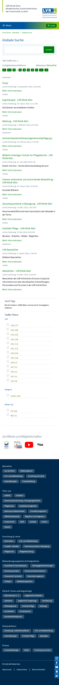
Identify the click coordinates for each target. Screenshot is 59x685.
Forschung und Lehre (36, 476)
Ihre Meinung (47, 601)
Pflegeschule (9, 506)
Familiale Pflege (28, 606)
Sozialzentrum (25, 611)
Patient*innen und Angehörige (17, 591)
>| (46, 70)
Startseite (15, 33)
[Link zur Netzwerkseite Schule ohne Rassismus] (40, 445)
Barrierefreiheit (38, 669)
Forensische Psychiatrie (13, 576)
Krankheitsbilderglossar (13, 616)
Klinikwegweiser (10, 606)
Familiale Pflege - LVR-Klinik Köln (18, 228)
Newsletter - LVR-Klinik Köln (16, 271)
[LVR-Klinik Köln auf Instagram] (56, 658)
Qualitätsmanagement (28, 506)
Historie (7, 527)
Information (9, 541)
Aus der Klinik (9, 471)
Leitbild (7, 495)
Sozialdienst (9, 611)
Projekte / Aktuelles (12, 546)
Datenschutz (22, 669)
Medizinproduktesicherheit (14, 511)
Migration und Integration (34, 516)
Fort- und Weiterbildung (13, 476)
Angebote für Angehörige (27, 601)
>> (41, 70)
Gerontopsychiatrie (12, 571)
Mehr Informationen (12, 90)
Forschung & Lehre (11, 536)
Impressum (7, 669)
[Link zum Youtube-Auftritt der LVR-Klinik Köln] (29, 445)
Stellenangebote (26, 471)
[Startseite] (49, 11)
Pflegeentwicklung (26, 551)
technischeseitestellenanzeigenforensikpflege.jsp (27, 138)
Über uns (6, 490)
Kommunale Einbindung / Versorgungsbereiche (22, 500)
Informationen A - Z (12, 595)
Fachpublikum (9, 626)
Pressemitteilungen (12, 650)
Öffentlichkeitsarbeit (12, 516)
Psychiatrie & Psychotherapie (15, 565)
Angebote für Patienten (33, 595)
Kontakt (33, 522)
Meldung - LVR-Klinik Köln (15, 121)
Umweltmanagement (38, 511)
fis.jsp (5, 83)
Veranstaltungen (11, 481)
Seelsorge (43, 606)
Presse (5, 645)
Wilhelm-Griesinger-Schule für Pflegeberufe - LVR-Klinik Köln (27, 157)
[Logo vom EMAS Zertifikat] (6, 445)
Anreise (44, 522)
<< (9, 70)
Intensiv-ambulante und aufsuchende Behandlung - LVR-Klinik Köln (28, 181)
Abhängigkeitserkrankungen (42, 565)
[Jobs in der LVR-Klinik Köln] (56, 676)
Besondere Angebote (35, 576)
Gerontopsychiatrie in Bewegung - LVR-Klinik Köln (27, 203)
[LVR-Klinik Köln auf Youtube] (56, 667)
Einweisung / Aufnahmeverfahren (17, 630)
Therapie (8, 581)
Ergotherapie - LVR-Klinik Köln (17, 100)
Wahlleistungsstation (24, 581)
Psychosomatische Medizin (35, 571)
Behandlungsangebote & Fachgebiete (20, 561)
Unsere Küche (9, 522)
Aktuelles (7, 466)
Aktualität (52, 65)
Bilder (26, 650)
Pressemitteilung (29, 481)
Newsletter (44, 636)
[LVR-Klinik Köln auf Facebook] (56, 663)
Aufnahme (8, 601)
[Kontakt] (56, 672)
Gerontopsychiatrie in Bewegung (37, 546)
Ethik (22, 522)
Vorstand (19, 495)
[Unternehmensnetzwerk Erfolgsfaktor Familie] (18, 445)
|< (4, 70)
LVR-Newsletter (10, 249)
